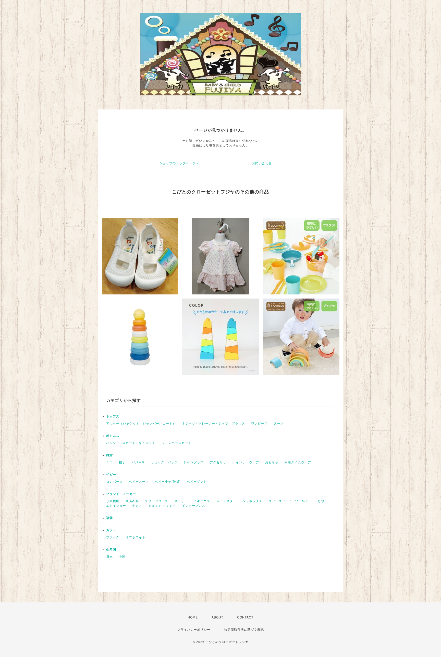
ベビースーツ (139, 482)
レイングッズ (194, 462)
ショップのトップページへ (179, 163)
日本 (109, 557)
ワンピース (259, 423)
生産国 (111, 549)
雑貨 (109, 455)
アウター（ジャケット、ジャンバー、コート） (141, 423)
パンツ (111, 443)
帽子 (122, 462)
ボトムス (112, 436)
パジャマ (138, 462)
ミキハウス (202, 501)
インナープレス (193, 505)
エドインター (116, 505)
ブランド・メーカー (121, 494)
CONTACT (245, 617)
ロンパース (114, 482)
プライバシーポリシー (193, 629)
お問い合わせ (262, 163)
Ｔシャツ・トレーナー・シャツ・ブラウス (213, 423)
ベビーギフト (197, 482)
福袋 (109, 518)
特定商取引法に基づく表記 (244, 629)
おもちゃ (271, 462)
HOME (193, 617)
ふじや (319, 501)
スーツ (279, 423)
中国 (122, 557)
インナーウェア (247, 462)
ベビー (111, 474)
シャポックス (252, 501)
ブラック (112, 537)
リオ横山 (112, 501)
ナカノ (137, 505)
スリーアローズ (156, 501)
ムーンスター (226, 501)
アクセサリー (220, 462)
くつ (109, 462)
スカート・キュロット (138, 443)
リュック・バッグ (164, 462)
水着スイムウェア (298, 462)
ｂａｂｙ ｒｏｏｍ (162, 505)
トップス (112, 416)
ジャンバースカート (176, 443)
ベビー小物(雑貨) (168, 482)
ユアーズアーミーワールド (288, 501)
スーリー (181, 501)
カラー (111, 530)
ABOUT (217, 617)
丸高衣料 (132, 501)
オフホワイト (135, 537)
